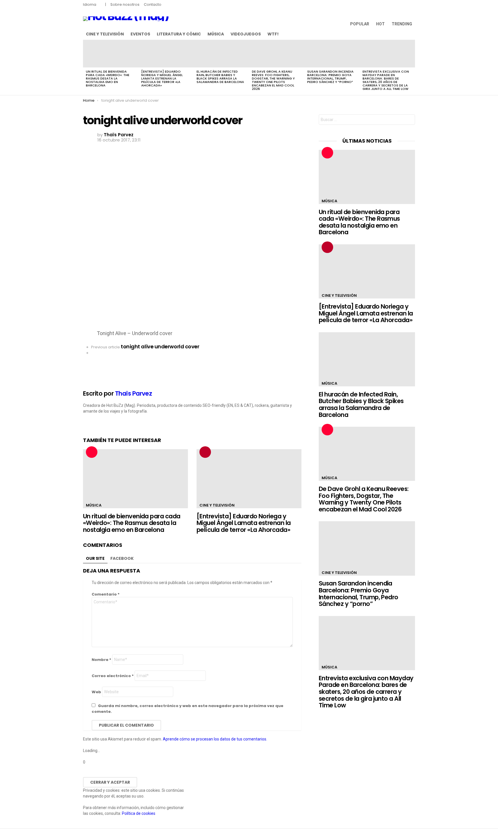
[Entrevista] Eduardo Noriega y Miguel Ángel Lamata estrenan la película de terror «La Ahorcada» (162, 78)
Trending (402, 24)
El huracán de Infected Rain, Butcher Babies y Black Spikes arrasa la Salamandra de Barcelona (220, 76)
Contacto (152, 4)
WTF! (273, 34)
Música (215, 34)
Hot (380, 24)
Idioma (89, 4)
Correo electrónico (113, 676)
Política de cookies (138, 813)
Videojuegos (246, 34)
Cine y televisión (105, 34)
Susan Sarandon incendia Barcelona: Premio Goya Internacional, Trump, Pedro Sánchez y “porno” (330, 76)
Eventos (140, 34)
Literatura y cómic (179, 34)
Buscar (409, 120)
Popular (359, 24)
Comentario (106, 594)
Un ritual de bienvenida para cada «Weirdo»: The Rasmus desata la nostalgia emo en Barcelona (107, 78)
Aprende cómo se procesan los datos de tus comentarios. (215, 739)
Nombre (101, 659)
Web (96, 692)
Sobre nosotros (124, 4)
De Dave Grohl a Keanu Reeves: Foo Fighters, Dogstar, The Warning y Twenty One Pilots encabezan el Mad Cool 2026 (273, 80)
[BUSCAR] (411, 34)
